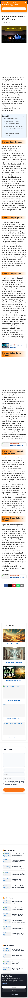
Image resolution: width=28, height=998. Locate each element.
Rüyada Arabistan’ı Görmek (14, 643)
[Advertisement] (14, 60)
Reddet (14, 990)
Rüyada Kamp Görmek (12, 118)
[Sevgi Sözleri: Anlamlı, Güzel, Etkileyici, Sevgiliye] (7, 874)
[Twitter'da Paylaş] (10, 585)
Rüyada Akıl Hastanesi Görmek (14, 662)
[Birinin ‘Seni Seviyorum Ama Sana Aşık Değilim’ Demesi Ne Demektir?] (7, 915)
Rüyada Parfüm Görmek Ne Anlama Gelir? (17, 969)
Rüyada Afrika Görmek (14, 700)
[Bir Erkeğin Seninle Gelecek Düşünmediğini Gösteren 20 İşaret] (7, 928)
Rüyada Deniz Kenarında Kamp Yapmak (15, 130)
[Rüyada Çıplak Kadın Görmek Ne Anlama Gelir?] (7, 956)
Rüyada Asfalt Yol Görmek (14, 718)
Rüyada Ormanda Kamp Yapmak (12, 134)
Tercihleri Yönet (14, 994)
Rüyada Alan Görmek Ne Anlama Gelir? (14, 681)
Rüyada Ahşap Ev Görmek (14, 737)
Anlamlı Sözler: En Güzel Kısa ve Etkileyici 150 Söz (18, 854)
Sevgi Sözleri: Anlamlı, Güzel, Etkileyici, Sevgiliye (18, 873)
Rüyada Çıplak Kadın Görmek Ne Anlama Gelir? (18, 956)
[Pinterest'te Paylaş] (14, 585)
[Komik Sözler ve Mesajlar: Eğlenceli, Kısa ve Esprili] (7, 886)
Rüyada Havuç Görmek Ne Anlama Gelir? (18, 962)
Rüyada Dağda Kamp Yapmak (14, 126)
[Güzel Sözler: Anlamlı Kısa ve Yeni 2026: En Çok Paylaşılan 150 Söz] (7, 861)
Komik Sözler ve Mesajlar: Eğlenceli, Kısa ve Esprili (18, 886)
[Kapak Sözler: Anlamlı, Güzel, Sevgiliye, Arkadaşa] (7, 880)
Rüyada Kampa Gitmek (12, 123)
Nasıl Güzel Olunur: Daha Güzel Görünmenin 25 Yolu (18, 908)
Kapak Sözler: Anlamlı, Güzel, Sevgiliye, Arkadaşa (18, 880)
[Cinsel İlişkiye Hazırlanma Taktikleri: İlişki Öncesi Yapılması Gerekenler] (7, 934)
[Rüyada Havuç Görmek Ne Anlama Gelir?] (7, 962)
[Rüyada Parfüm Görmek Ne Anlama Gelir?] (7, 969)
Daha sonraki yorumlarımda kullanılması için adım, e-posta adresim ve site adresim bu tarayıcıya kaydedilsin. (15, 783)
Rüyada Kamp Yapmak (12, 121)
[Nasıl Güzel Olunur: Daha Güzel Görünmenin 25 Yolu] (7, 908)
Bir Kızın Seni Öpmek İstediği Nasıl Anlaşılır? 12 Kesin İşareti (18, 902)
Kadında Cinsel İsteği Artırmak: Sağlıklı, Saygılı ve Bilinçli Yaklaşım (18, 921)
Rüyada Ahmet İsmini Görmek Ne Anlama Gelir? (18, 950)
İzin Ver (14, 9)
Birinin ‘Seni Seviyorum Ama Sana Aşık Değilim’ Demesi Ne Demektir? (17, 915)
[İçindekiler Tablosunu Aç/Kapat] (23, 116)
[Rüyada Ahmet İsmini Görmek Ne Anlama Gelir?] (7, 950)
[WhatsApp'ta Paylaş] (18, 585)
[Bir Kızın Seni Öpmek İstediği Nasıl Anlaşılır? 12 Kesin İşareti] (7, 902)
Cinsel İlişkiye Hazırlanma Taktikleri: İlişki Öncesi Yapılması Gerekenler (18, 934)
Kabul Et (14, 987)
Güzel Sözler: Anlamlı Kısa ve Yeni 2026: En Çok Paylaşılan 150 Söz (18, 861)
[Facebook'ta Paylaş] (6, 585)
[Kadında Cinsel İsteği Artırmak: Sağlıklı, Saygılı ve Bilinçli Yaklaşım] (7, 921)
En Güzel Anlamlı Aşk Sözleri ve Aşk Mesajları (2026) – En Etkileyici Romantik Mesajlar (17, 867)
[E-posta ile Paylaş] (22, 585)
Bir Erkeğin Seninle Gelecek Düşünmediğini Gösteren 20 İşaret (17, 927)
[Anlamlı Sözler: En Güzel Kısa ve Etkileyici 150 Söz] (7, 854)
